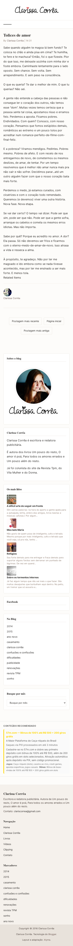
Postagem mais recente (25, 321)
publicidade (13, 662)
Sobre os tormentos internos (23, 577)
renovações (13, 668)
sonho (10, 678)
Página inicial (54, 321)
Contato (7, 855)
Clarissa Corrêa (15, 40)
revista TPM (13, 673)
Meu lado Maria (15, 530)
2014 (10, 626)
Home (6, 827)
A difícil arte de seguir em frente (25, 506)
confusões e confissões (20, 652)
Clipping (8, 849)
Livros (6, 838)
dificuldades (14, 657)
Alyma (47, 940)
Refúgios (12, 553)
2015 (10, 631)
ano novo (12, 636)
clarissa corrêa (15, 647)
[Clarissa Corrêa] (36, 9)
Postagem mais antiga (36, 330)
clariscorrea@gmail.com (27, 811)
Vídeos (7, 844)
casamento (13, 642)
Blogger (52, 934)
